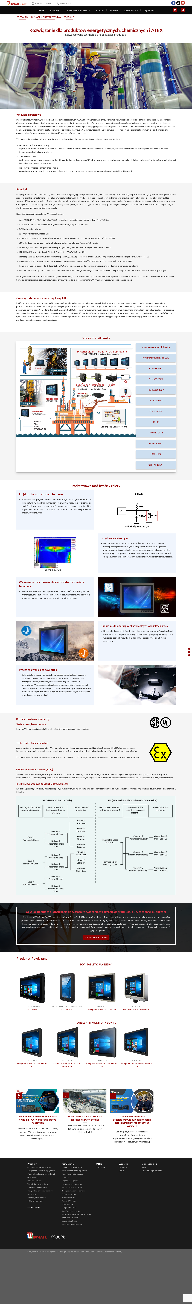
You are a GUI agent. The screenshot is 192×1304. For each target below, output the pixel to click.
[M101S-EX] (32, 988)
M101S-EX (156, 454)
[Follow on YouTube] (183, 3)
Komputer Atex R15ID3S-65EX (102, 1009)
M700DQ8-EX (155, 443)
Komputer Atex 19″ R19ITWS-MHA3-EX (67, 1064)
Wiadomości (130, 10)
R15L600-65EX (156, 379)
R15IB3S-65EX (156, 368)
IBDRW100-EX (156, 400)
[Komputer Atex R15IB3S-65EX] (137, 988)
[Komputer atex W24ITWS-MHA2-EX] (137, 1042)
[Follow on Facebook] (173, 3)
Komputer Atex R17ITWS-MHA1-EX (32, 1064)
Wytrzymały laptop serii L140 (155, 357)
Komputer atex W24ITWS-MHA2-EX (136, 1064)
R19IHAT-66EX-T (156, 464)
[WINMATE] (17, 2)
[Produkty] (189, 655)
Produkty (54, 10)
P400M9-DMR (156, 432)
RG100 (156, 422)
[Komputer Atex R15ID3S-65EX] (102, 988)
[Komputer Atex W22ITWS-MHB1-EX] (102, 1042)
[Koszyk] (175, 10)
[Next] (153, 993)
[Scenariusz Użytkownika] (189, 652)
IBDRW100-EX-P (156, 390)
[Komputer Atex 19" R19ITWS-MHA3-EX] (67, 1042)
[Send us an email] (178, 3)
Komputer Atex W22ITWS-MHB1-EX (102, 1064)
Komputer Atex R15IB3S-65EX (137, 1009)
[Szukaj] (183, 10)
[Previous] (16, 993)
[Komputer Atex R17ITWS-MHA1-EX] (32, 1042)
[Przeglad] (189, 649)
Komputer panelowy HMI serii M (156, 347)
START (40, 10)
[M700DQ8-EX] (67, 988)
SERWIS (100, 10)
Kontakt (114, 10)
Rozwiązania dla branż (78, 10)
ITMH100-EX (155, 411)
